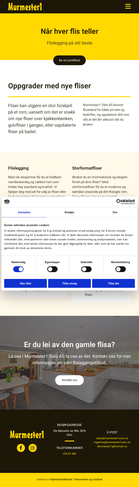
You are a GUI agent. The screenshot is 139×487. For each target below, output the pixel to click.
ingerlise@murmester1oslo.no (112, 442)
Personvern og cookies (88, 479)
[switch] (52, 269)
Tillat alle (113, 283)
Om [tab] (115, 212)
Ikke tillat (25, 283)
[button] (91, 6)
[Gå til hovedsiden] (26, 7)
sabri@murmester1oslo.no (112, 438)
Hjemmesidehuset (61, 479)
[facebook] (21, 448)
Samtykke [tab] (24, 212)
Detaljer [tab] (70, 212)
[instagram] (33, 448)
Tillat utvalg (69, 283)
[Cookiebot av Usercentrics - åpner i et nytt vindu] (119, 201)
